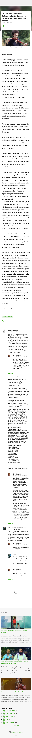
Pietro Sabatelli (10, 722)
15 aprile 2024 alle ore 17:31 (20, 544)
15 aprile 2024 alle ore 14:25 (18, 527)
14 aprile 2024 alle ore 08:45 (15, 331)
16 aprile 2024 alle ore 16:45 (20, 571)
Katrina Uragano (10, 710)
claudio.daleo (9, 716)
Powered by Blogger (17, 732)
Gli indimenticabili (7, 316)
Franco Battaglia (13, 330)
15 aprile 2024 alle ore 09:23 (20, 376)
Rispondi (10, 373)
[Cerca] (30, 3)
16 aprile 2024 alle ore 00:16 (20, 556)
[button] (3, 26)
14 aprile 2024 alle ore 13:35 (20, 356)
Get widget (16, 725)
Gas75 (9, 527)
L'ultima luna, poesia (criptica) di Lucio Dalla (13, 692)
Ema (7, 719)
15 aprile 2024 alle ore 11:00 (20, 475)
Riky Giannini (16, 355)
